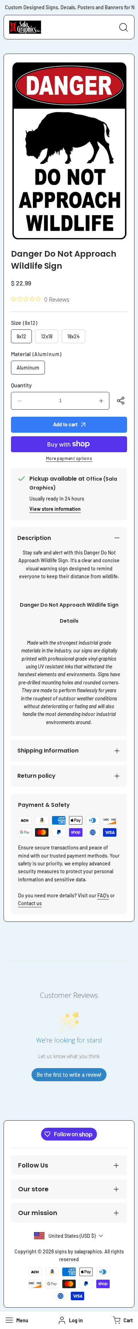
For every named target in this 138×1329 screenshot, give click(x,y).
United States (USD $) (72, 1236)
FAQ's (103, 895)
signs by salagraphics (78, 1251)
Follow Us (33, 1165)
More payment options (69, 458)
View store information (55, 509)
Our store (33, 1189)
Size (24, 322)
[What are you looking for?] (123, 27)
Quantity (21, 385)
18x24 (73, 336)
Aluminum (28, 368)
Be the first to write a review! (69, 1074)
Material (36, 353)
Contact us (30, 903)
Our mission (37, 1212)
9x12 (21, 336)
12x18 (46, 336)
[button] (122, 1320)
